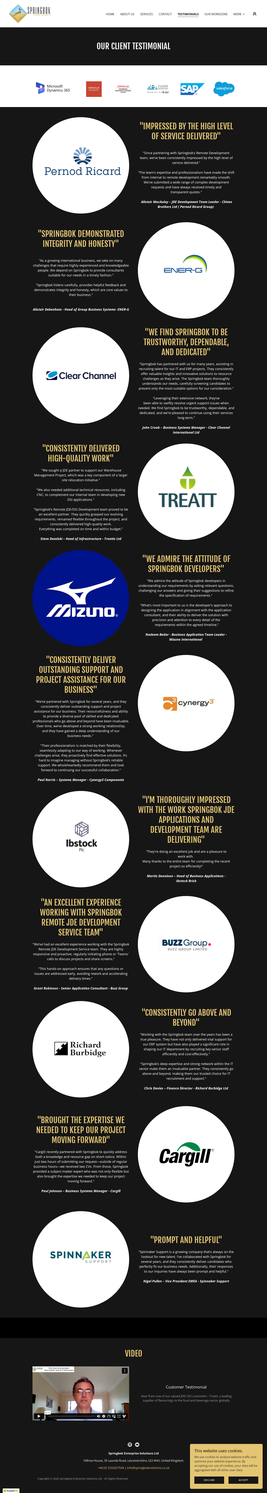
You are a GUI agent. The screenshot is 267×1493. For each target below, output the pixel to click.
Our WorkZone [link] (216, 14)
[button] (239, 14)
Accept (243, 1480)
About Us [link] (127, 14)
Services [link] (146, 14)
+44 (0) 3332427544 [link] (111, 1468)
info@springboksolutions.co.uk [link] (148, 1468)
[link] (30, 13)
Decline (209, 1480)
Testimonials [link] (188, 14)
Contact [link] (165, 14)
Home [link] (110, 14)
